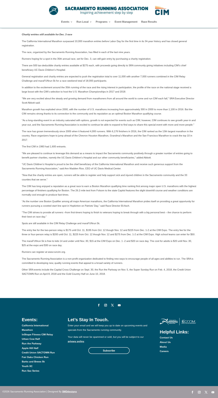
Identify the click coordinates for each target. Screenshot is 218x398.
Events (65, 22)
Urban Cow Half (31, 339)
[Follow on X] (112, 305)
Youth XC (27, 366)
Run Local (82, 22)
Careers (164, 351)
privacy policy (76, 341)
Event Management (126, 22)
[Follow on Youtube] (119, 305)
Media (163, 346)
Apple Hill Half (30, 348)
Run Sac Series (30, 370)
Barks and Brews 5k (33, 361)
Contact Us (166, 337)
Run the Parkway (31, 343)
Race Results (149, 22)
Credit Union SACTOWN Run (38, 352)
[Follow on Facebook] (99, 305)
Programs (101, 22)
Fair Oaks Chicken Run (35, 357)
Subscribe (109, 350)
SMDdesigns (69, 391)
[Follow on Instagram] (105, 305)
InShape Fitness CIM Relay (37, 334)
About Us (165, 342)
